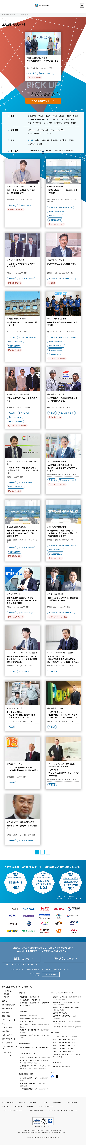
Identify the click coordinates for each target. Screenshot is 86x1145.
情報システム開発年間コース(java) (64, 1040)
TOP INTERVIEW (8, 1005)
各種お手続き (8, 1052)
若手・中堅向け (67, 1027)
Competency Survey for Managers (40, 150)
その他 (39, 144)
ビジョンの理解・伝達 (58, 358)
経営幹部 (31, 144)
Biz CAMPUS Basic (16, 342)
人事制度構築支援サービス (34, 1089)
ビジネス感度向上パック (61, 1013)
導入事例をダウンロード (43, 100)
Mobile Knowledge (46, 73)
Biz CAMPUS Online (57, 211)
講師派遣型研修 (26, 205)
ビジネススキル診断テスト (35, 1057)
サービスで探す (25, 1006)
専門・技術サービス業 (55, 119)
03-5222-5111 (25, 970)
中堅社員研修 (36, 1000)
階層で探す (45, 1003)
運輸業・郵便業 (72, 116)
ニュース (5, 1024)
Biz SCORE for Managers (64, 150)
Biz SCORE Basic (56, 216)
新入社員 (45, 140)
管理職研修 (23, 1003)
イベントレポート (9, 1020)
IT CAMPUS (25, 413)
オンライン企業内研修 (40, 1048)
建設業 (61, 116)
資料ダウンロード (63, 958)
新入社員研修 (34, 997)
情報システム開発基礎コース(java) (64, 1042)
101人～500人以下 (57, 130)
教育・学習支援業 (34, 123)
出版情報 (5, 1031)
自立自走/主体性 (35, 77)
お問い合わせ (21, 958)
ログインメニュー (9, 1055)
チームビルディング (16, 209)
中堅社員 (63, 140)
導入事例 (5, 1012)
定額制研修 (28, 1016)
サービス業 (47, 123)
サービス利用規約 (8, 1102)
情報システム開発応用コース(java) (64, 1045)
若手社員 (54, 140)
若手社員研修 (24, 1000)
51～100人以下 (42, 130)
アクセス (6, 997)
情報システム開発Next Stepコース (64, 1051)
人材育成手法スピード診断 (61, 1067)
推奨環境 (22, 1102)
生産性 (53, 283)
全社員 (12, 205)
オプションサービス (26, 1021)
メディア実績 (7, 1028)
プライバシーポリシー (45, 1106)
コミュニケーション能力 (18, 425)
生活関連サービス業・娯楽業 (65, 123)
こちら (31, 964)
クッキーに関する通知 (35, 1110)
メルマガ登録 (51, 974)
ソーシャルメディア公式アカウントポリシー (62, 1110)
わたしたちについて (9, 987)
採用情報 (5, 1106)
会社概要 (6, 994)
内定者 (32, 73)
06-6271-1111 (69, 970)
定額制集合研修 (32, 1018)
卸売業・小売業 (51, 116)
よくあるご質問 (71, 1102)
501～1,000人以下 (35, 133)
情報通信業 (32, 116)
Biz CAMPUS (25, 671)
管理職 (71, 140)
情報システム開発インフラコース (64, 1048)
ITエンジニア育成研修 (65, 1037)
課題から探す (7, 1009)
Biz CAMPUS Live (66, 207)
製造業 (40, 116)
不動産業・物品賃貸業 (36, 119)
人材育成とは (8, 991)
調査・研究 (6, 1016)
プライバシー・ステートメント (12, 1110)
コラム (4, 1001)
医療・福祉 (70, 119)
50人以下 (31, 130)
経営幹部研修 (34, 1003)
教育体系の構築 (56, 417)
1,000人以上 (48, 133)
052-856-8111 (47, 970)
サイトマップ (17, 1106)
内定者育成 (23, 997)
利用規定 (30, 1106)
